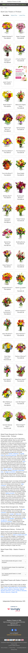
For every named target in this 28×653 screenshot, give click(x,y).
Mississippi (16, 589)
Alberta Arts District (13, 587)
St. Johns (12, 590)
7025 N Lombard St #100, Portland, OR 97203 (14, 622)
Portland (6, 587)
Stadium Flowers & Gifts (14, 1)
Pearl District (4, 589)
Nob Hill (8, 590)
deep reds (18, 514)
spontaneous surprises (6, 521)
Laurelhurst (18, 590)
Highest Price (14, 15)
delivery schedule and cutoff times (14, 535)
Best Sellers (6, 15)
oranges (12, 514)
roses (24, 461)
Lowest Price (22, 15)
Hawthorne (10, 589)
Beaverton (8, 592)
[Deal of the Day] (20, 75)
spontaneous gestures (11, 455)
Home (2, 7)
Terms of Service (4, 647)
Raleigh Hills (14, 592)
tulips (4, 469)
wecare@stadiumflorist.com (14, 625)
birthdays (12, 518)
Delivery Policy (14, 649)
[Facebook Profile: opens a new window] (12, 630)
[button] (25, 649)
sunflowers (9, 469)
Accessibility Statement (21, 647)
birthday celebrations (14, 453)
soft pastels (15, 470)
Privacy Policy (12, 647)
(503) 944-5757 (14, 623)
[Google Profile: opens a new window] (16, 630)
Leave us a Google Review (14, 634)
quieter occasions (10, 493)
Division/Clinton (22, 587)
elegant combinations (10, 472)
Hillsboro (3, 592)
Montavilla (24, 590)
